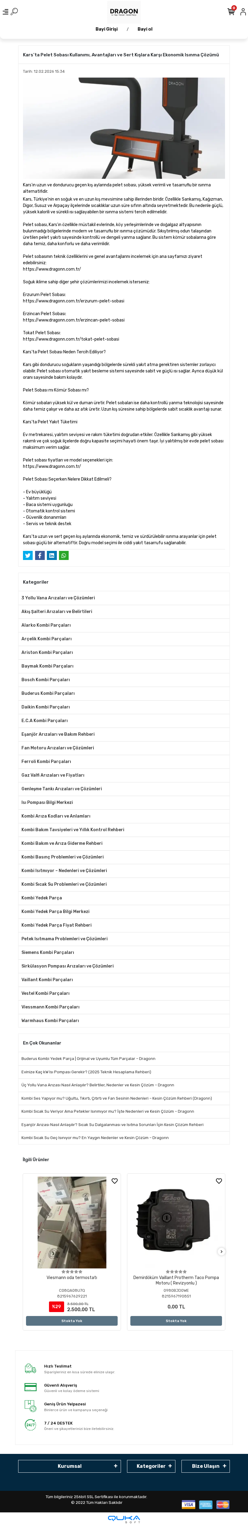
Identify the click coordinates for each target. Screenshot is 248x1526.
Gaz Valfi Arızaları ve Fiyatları (52, 775)
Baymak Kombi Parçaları (47, 666)
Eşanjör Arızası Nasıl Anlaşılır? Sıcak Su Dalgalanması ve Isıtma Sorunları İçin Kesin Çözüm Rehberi (112, 1124)
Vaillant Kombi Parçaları (47, 979)
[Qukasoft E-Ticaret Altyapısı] (124, 1519)
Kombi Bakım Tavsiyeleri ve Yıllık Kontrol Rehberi (72, 829)
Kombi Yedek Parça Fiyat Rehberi (56, 925)
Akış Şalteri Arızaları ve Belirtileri (56, 611)
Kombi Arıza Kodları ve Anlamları (55, 816)
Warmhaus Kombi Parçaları (50, 1020)
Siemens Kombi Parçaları (47, 952)
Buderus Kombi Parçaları (48, 693)
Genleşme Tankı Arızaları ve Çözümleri (61, 788)
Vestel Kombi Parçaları (45, 993)
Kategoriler (151, 1466)
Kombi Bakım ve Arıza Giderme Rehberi (62, 843)
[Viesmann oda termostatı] (72, 1222)
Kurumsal (70, 1466)
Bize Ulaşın (206, 1466)
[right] (222, 1252)
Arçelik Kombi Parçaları (46, 638)
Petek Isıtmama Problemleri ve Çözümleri (64, 938)
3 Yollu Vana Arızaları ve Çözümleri (58, 598)
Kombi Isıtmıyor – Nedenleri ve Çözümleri (64, 870)
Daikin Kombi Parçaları (45, 707)
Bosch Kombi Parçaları (45, 679)
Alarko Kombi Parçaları (46, 625)
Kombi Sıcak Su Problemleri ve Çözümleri (64, 884)
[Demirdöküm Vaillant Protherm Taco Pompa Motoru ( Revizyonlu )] (176, 1222)
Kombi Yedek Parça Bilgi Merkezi (55, 911)
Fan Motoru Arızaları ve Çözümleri (57, 748)
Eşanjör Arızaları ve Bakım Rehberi (58, 734)
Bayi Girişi (107, 29)
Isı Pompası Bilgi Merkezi (47, 802)
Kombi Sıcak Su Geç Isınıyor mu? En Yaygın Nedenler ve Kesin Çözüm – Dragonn (95, 1137)
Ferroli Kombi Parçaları (46, 761)
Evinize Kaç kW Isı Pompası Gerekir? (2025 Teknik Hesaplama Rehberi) (86, 1072)
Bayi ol (145, 29)
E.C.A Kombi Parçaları (44, 720)
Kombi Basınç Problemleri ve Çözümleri (62, 857)
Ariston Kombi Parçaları (47, 652)
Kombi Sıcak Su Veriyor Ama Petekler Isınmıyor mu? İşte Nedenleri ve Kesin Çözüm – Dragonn (107, 1111)
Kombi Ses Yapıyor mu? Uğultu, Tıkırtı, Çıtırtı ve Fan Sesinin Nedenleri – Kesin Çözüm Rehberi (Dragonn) (116, 1098)
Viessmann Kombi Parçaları (50, 1007)
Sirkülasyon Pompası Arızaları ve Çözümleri (67, 966)
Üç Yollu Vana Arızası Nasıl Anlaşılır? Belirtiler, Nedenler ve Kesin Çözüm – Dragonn (97, 1085)
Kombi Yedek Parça (41, 898)
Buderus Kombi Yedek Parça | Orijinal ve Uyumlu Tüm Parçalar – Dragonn (88, 1058)
